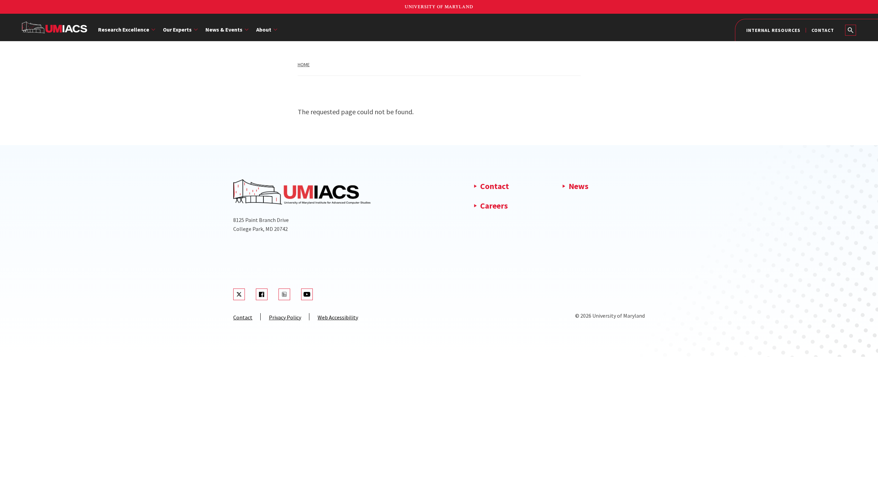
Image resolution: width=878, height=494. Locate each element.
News (579, 186)
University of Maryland (439, 7)
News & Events (223, 29)
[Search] (850, 30)
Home (304, 64)
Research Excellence (123, 29)
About (263, 29)
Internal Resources (773, 30)
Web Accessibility (338, 317)
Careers (494, 205)
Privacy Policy (285, 317)
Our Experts (177, 29)
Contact (822, 30)
